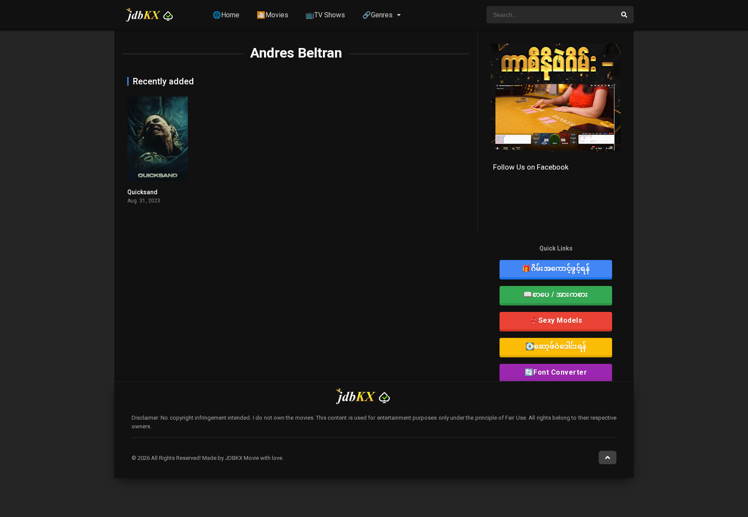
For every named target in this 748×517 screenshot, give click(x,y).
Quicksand (142, 192)
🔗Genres (377, 15)
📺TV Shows (325, 15)
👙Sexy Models (555, 320)
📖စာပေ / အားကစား (555, 294)
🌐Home (226, 15)
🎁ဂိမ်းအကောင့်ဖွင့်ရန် (556, 268)
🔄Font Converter (556, 372)
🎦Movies (272, 15)
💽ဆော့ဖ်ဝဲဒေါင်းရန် (556, 346)
